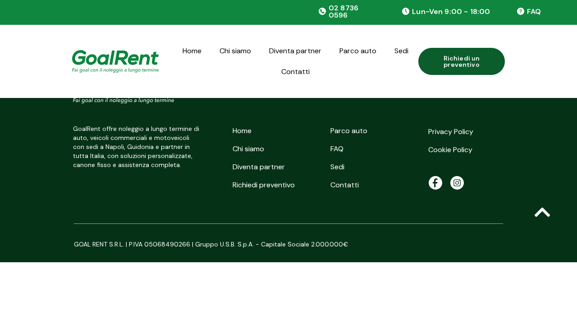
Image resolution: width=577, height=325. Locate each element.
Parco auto (357, 51)
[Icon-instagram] (457, 183)
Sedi (401, 51)
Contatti (295, 71)
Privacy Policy (450, 131)
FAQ (534, 11)
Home (192, 51)
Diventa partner (295, 51)
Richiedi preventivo (264, 185)
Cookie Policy (450, 149)
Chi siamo (235, 51)
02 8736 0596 (343, 11)
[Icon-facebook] (435, 183)
